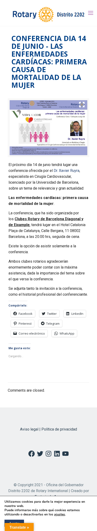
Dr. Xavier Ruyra (66, 170)
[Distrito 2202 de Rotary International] (48, 13)
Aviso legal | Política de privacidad (48, 429)
